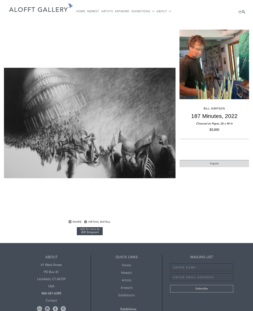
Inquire (214, 163)
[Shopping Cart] (240, 11)
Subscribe (201, 288)
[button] (143, 11)
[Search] (243, 11)
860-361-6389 (51, 293)
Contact (51, 300)
